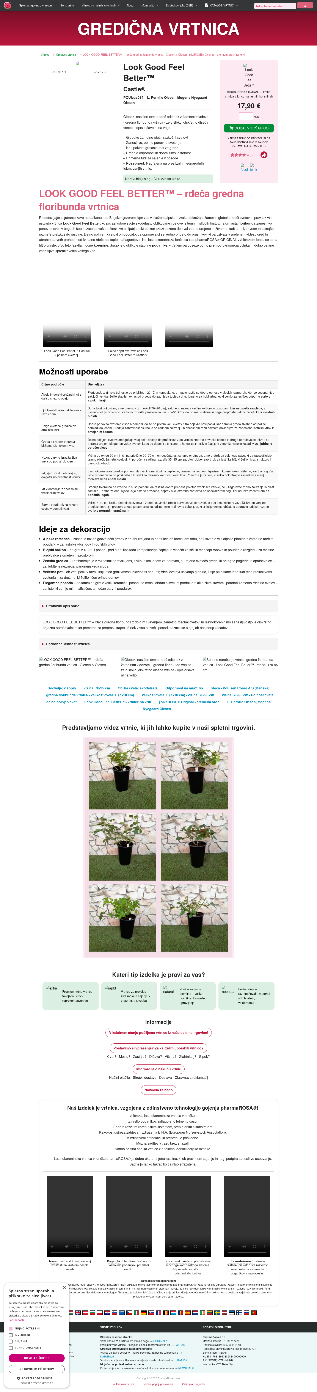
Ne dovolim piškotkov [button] (36, 1369)
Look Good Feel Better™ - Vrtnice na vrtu (117, 701)
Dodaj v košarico (251, 128)
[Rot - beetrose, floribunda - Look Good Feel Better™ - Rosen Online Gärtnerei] (144, 1312)
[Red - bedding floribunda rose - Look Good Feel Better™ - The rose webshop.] (78, 1312)
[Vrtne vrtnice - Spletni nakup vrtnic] (305, 5)
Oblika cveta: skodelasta (138, 688)
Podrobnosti (16, 1320)
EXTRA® (179, 1344)
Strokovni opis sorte (62, 605)
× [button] (64, 1287)
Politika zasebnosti (123, 1384)
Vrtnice (45, 54)
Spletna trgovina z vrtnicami (36, 5)
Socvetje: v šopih (62, 688)
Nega (130, 5)
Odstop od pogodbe (194, 1384)
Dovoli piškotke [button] (36, 1358)
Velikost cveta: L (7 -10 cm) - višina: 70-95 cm (178, 694)
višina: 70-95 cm (97, 688)
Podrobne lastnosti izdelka (68, 643)
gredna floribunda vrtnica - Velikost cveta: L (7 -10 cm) (90, 694)
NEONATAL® (186, 1368)
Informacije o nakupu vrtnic (158, 1068)
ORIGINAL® (160, 1341)
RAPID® (182, 1360)
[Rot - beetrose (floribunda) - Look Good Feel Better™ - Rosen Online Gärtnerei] (85, 1312)
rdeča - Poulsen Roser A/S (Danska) (240, 688)
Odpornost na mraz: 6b (184, 688)
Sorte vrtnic (67, 5)
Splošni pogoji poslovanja (158, 1384)
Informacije (147, 5)
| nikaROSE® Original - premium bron (189, 701)
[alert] (36, 1335)
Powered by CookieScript (37, 1383)
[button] (37, 1378)
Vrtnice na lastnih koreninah (99, 5)
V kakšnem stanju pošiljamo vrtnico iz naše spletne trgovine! (158, 1032)
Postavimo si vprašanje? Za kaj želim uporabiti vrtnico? (158, 1048)
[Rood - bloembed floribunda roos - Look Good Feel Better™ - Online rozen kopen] (195, 1312)
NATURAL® (107, 1356)
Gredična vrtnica (66, 54)
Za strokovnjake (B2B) (179, 5)
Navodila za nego (158, 1089)
